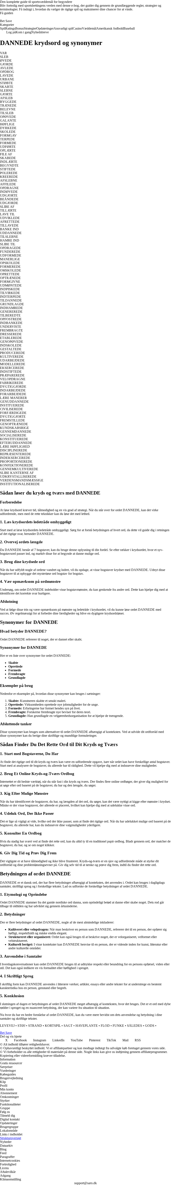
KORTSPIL (53, 1025)
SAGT (68, 1025)
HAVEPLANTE (86, 1025)
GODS (149, 1025)
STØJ (21, 1025)
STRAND (35, 1025)
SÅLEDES (134, 1025)
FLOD (105, 1025)
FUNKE (118, 1025)
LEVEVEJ (7, 1025)
